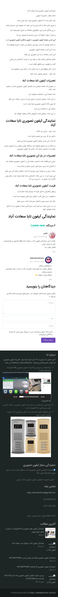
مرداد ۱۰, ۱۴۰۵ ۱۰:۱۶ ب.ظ (37, 261)
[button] (26, 386)
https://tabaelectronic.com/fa (42, 592)
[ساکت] (10, 396)
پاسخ (53, 251)
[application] (27, 385)
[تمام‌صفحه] (6, 396)
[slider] (29, 396)
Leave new (38, 225)
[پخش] (47, 396)
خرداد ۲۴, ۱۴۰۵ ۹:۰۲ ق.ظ (40, 237)
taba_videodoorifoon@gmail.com (41, 492)
